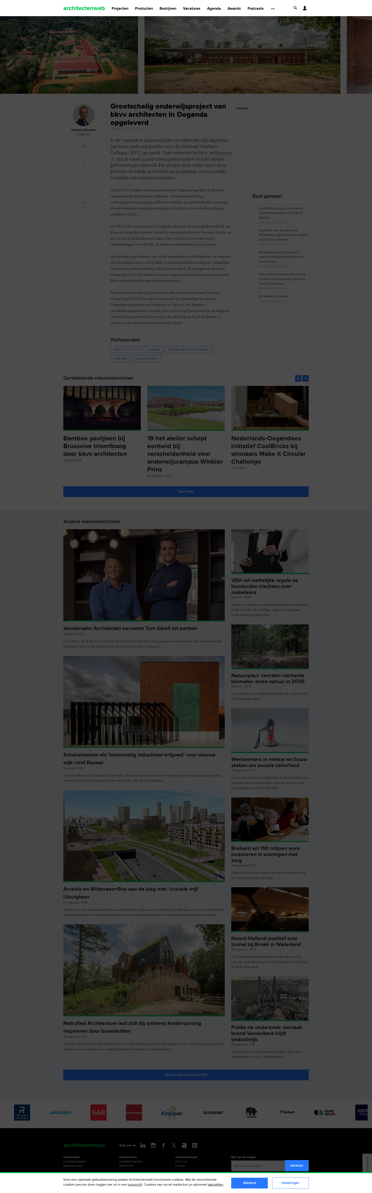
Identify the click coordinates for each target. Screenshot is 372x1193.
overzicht (135, 1185)
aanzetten (215, 1185)
